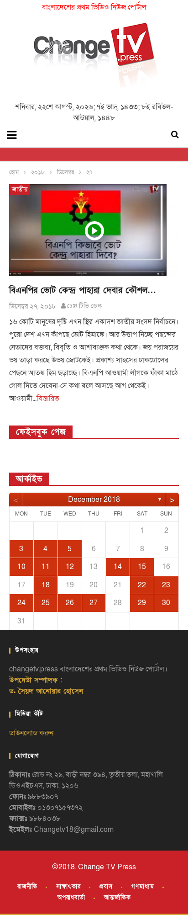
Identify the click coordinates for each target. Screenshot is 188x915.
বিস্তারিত (48, 399)
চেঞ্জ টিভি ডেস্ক (84, 306)
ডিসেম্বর (65, 172)
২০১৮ (38, 172)
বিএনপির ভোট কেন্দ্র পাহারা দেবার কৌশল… (82, 290)
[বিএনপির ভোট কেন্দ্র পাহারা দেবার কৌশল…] (94, 231)
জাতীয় (20, 189)
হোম (14, 172)
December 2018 (94, 500)
